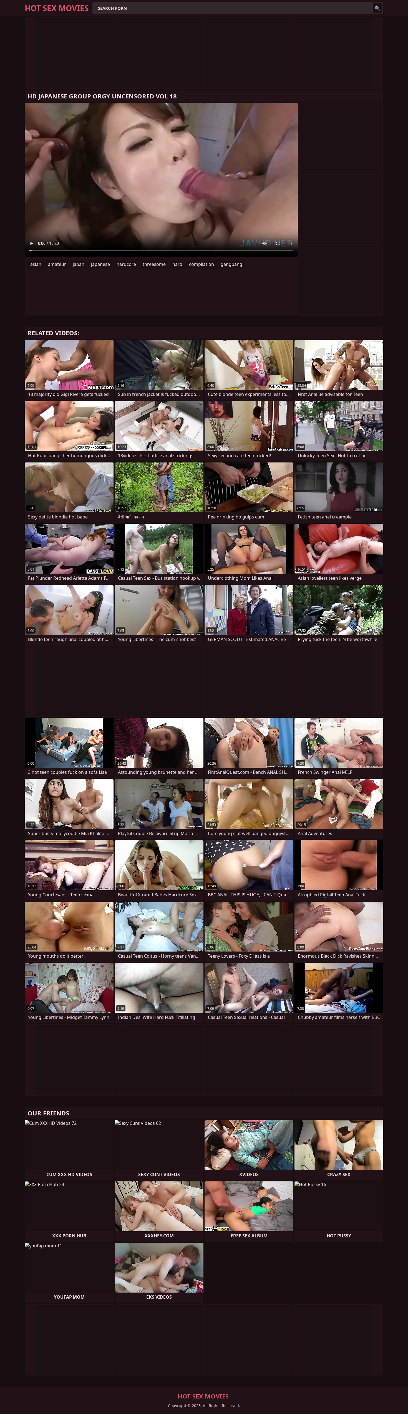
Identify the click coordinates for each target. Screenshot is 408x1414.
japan (78, 264)
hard (177, 264)
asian (35, 264)
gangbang (231, 264)
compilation (201, 264)
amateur (57, 264)
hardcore (126, 264)
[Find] (377, 8)
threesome (154, 264)
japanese (100, 264)
